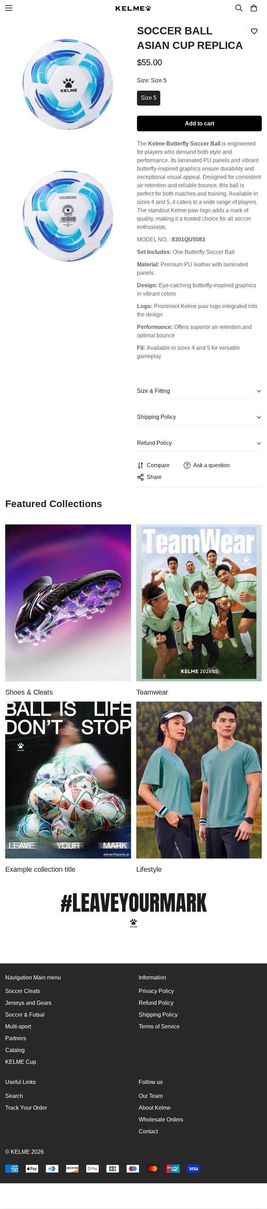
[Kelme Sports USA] (133, 8)
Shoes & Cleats (29, 692)
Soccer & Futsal (24, 1015)
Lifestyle (149, 869)
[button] (254, 8)
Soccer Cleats (22, 991)
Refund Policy (156, 1003)
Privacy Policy (156, 991)
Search (14, 1096)
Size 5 (148, 98)
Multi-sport (18, 1026)
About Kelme (155, 1108)
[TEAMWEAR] (199, 602)
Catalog (15, 1050)
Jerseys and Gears (28, 1003)
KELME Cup (20, 1062)
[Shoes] (68, 602)
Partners (15, 1038)
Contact (148, 1131)
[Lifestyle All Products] (199, 780)
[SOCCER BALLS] (68, 780)
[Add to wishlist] (254, 31)
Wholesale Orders (161, 1120)
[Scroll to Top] (253, 1171)
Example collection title (40, 869)
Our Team (151, 1096)
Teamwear (152, 692)
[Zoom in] (119, 36)
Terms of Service (159, 1026)
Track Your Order (26, 1108)
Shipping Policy (158, 1015)
